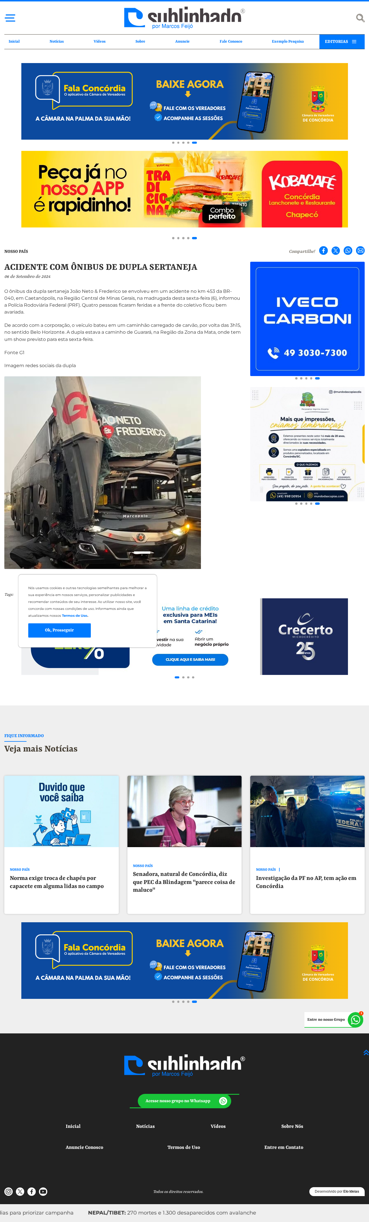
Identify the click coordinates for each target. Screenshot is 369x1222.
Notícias (57, 41)
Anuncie (182, 41)
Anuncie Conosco (84, 1147)
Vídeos (100, 41)
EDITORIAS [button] (336, 41)
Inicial (14, 41)
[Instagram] (8, 1191)
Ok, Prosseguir (59, 630)
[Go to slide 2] (178, 143)
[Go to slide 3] (183, 143)
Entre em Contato (283, 1147)
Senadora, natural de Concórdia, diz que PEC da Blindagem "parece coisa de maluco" (184, 882)
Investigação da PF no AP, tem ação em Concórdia (306, 882)
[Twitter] (336, 250)
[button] (184, 1101)
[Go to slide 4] (188, 143)
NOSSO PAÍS (16, 251)
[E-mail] (360, 250)
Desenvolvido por (337, 1191)
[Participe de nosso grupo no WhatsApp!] (334, 1020)
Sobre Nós (292, 1126)
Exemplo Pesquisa (288, 41)
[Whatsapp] (348, 250)
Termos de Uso (183, 1147)
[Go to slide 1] (173, 143)
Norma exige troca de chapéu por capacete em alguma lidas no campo (57, 882)
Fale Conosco (231, 41)
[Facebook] (323, 250)
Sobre (140, 41)
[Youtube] (43, 1191)
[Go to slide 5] (194, 143)
